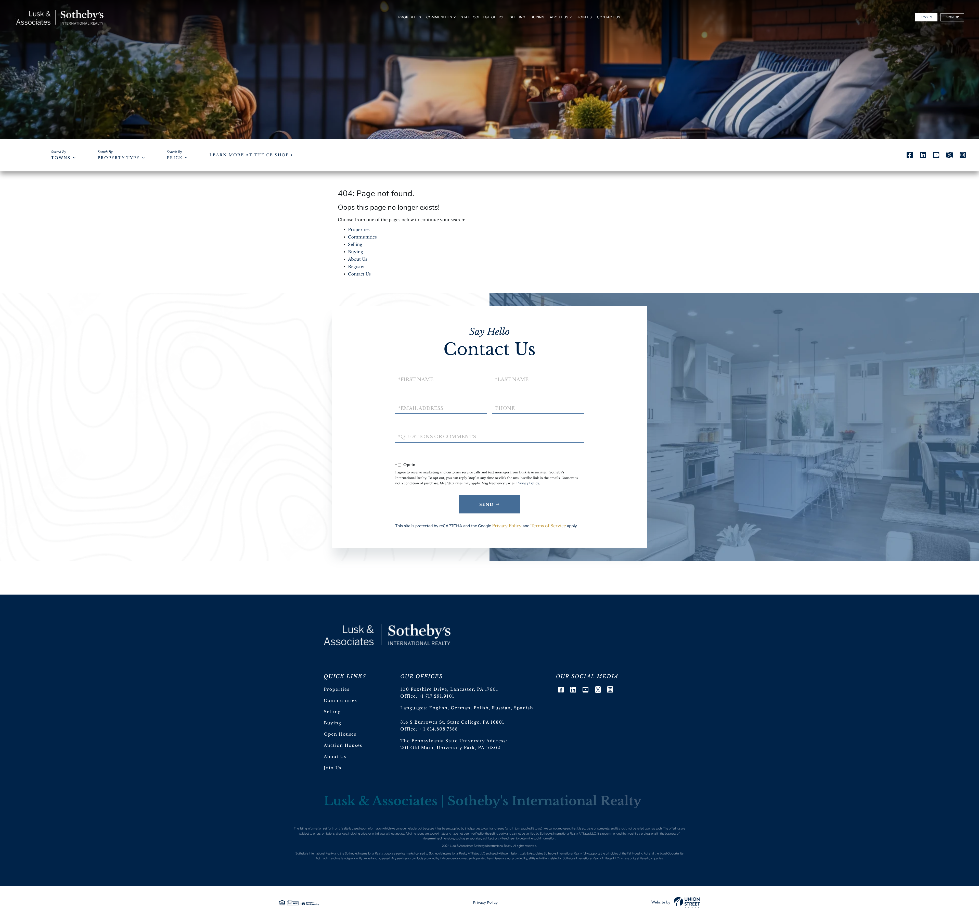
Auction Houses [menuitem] (343, 745)
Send (486, 504)
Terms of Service (548, 525)
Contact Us (359, 274)
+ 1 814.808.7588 (438, 729)
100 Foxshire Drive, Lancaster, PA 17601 (449, 689)
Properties (359, 229)
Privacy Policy (527, 483)
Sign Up (952, 17)
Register (356, 266)
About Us (357, 259)
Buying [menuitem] (538, 17)
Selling (355, 244)
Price (174, 158)
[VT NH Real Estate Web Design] (675, 903)
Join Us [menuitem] (584, 17)
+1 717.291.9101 (437, 696)
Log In (926, 17)
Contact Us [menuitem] (609, 17)
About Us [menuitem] (559, 17)
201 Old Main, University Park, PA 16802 (450, 747)
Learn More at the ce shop (249, 155)
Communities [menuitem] (439, 17)
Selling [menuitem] (518, 17)
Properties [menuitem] (409, 17)
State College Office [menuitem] (483, 17)
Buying (355, 252)
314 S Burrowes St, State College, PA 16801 (452, 722)
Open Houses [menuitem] (340, 734)
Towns (60, 158)
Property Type (119, 158)
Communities (362, 237)
